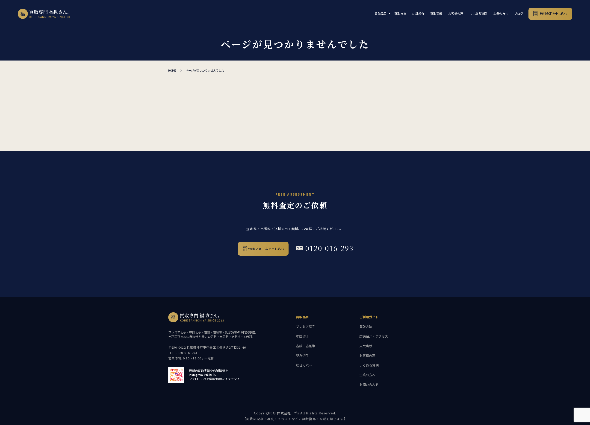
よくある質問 (478, 13)
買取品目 (381, 13)
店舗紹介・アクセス (373, 336)
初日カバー (304, 365)
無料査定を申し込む (553, 13)
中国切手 (302, 336)
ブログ (518, 13)
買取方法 (400, 13)
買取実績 (436, 13)
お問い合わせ (369, 384)
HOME (172, 70)
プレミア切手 (305, 326)
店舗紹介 (418, 13)
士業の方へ (500, 13)
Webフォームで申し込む (266, 248)
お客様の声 (455, 13)
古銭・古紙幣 (305, 346)
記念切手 (302, 355)
